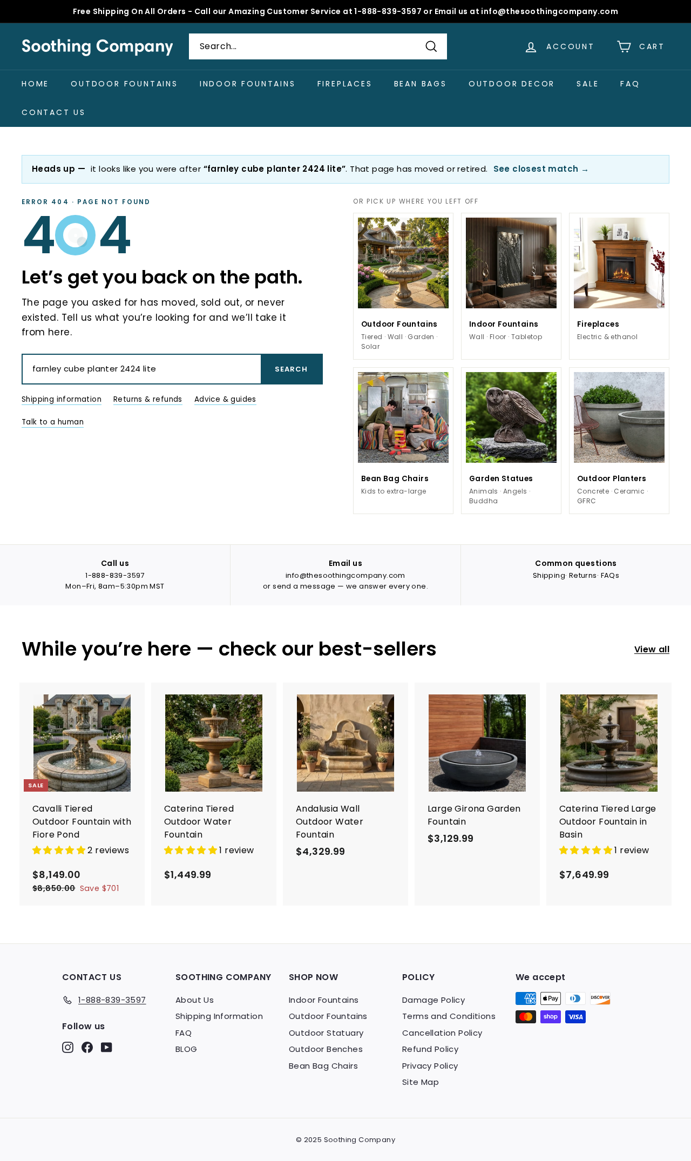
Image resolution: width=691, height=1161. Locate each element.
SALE (588, 83)
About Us (194, 999)
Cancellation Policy (442, 1032)
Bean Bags (420, 83)
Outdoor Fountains (124, 83)
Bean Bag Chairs (323, 1065)
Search (291, 369)
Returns (583, 575)
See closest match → (541, 168)
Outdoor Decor (512, 83)
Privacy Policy (430, 1065)
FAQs (610, 575)
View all (651, 649)
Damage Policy (433, 999)
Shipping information (61, 399)
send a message (304, 586)
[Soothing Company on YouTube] (106, 1047)
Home (35, 83)
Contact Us (54, 112)
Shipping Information (219, 1016)
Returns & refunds (147, 399)
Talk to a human (53, 422)
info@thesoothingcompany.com (345, 575)
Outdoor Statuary (326, 1032)
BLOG (186, 1049)
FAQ (630, 83)
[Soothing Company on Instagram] (67, 1047)
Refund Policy (430, 1049)
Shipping (549, 575)
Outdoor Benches (326, 1049)
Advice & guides (225, 399)
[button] (59, 850)
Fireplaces (344, 83)
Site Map (420, 1082)
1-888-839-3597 (115, 575)
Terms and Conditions (449, 1016)
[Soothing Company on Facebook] (87, 1047)
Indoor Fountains (248, 83)
